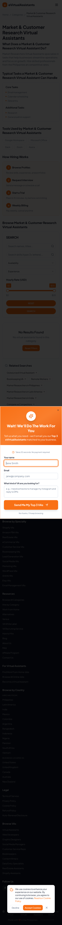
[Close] (58, 410)
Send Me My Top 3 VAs (28, 505)
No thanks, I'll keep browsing (31, 513)
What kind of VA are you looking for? (21, 483)
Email (6, 470)
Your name (9, 457)
